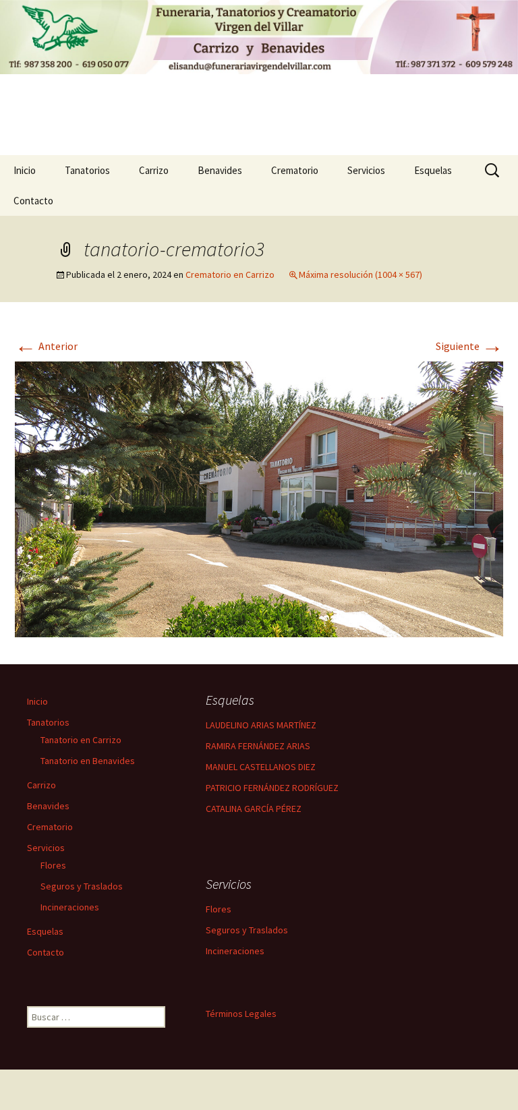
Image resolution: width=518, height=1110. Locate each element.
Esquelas (433, 170)
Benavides (220, 170)
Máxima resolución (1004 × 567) (360, 274)
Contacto (33, 200)
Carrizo (154, 170)
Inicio (24, 170)
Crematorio (294, 170)
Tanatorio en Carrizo (80, 740)
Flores (53, 865)
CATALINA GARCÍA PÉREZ (253, 808)
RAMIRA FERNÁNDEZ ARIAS (258, 746)
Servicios (366, 170)
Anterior (46, 346)
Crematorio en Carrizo (230, 274)
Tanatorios (87, 170)
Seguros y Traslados (81, 886)
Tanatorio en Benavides (87, 761)
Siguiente (469, 346)
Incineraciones (69, 907)
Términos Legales (241, 1013)
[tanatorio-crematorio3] (259, 497)
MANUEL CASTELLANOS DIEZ (261, 767)
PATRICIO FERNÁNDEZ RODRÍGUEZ (272, 788)
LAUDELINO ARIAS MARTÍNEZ (261, 725)
